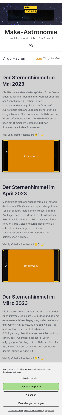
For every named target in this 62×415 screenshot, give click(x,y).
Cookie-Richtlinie (15, 410)
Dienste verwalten (30, 378)
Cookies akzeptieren (31, 386)
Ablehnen (31, 394)
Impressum (49, 410)
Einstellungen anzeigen (31, 403)
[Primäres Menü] (31, 45)
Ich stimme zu (31, 156)
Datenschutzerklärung (34, 410)
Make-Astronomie (31, 32)
